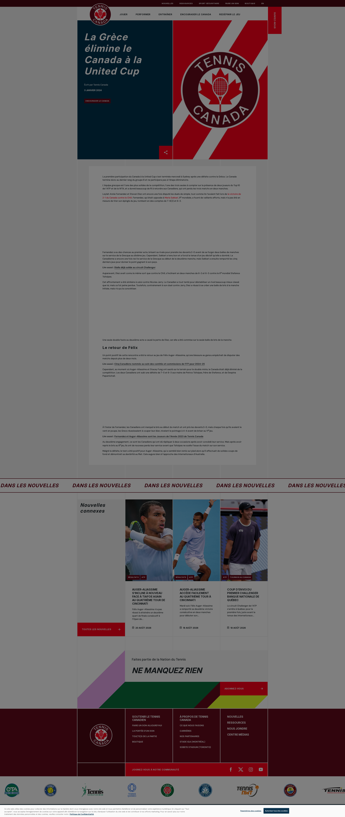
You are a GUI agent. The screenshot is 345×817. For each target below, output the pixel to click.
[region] (172, 811)
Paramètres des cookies (250, 811)
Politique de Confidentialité (82, 814)
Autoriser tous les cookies (276, 811)
